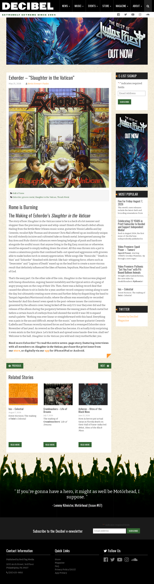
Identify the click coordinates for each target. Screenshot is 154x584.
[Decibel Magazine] (27, 4)
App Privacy (61, 573)
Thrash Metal (63, 197)
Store (106, 6)
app (47, 350)
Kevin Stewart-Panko (38, 83)
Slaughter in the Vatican (45, 197)
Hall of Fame (18, 193)
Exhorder (17, 197)
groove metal (28, 197)
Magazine (121, 6)
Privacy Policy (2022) (65, 569)
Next (103, 365)
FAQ (57, 566)
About (136, 6)
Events (92, 6)
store (17, 350)
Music (78, 6)
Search (149, 9)
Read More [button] (15, 444)
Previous (16, 365)
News (65, 6)
